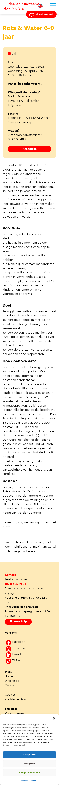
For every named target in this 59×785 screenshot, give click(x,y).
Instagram (19, 648)
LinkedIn (18, 654)
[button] (54, 718)
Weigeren (29, 764)
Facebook (18, 642)
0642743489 (17, 139)
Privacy (33, 780)
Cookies (24, 780)
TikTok (16, 660)
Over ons (11, 685)
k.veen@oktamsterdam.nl (26, 135)
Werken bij (12, 681)
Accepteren (29, 755)
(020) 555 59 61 (15, 584)
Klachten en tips (16, 699)
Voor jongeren (14, 713)
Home (9, 676)
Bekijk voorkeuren (29, 773)
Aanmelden (30, 149)
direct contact (44, 14)
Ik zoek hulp (18, 621)
